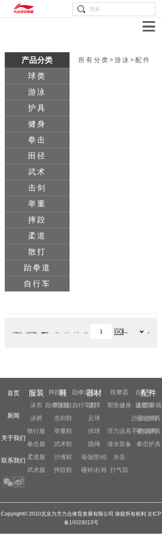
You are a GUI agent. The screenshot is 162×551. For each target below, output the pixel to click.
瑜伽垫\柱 (94, 456)
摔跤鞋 (63, 469)
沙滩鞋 (63, 456)
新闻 (13, 415)
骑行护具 (149, 431)
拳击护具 (149, 443)
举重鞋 (63, 431)
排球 (94, 431)
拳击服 (36, 443)
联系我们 (13, 460)
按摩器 (119, 392)
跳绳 (94, 443)
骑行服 (36, 431)
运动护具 (149, 418)
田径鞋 (63, 405)
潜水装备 (119, 443)
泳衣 (36, 405)
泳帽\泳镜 (149, 405)
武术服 (36, 469)
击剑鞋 (63, 418)
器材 (94, 393)
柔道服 (36, 456)
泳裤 (36, 418)
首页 (13, 393)
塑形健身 (119, 405)
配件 (148, 393)
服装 (36, 393)
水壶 (119, 456)
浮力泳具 (119, 431)
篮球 (94, 405)
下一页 (76, 333)
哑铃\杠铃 (94, 469)
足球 (94, 418)
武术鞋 (63, 443)
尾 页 (86, 333)
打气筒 (119, 469)
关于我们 (13, 437)
